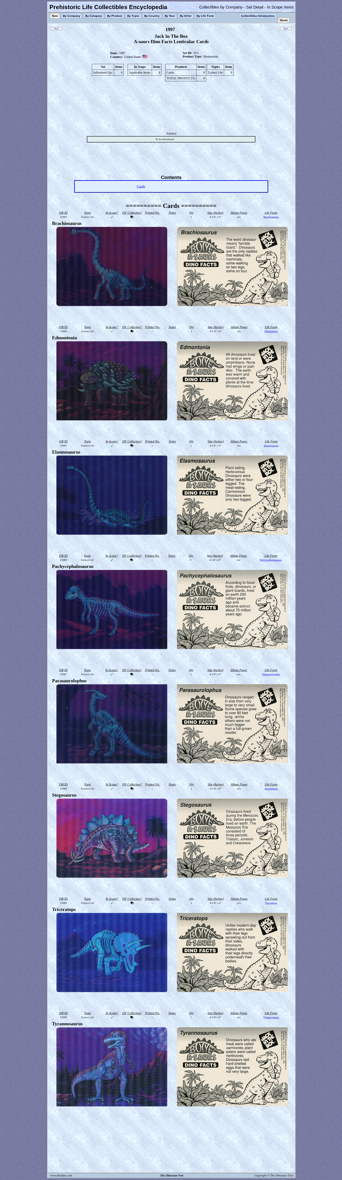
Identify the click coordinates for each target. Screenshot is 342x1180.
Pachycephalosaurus (271, 559)
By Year (170, 15)
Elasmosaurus (271, 445)
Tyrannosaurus (271, 1017)
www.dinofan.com (61, 1175)
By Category (93, 15)
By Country (152, 15)
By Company (71, 15)
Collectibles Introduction (258, 15)
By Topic (133, 15)
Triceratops (271, 902)
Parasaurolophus (271, 674)
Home (284, 20)
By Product (114, 15)
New (55, 15)
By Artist (185, 15)
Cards (141, 186)
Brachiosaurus (271, 216)
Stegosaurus (271, 788)
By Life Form (205, 15)
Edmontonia (271, 331)
